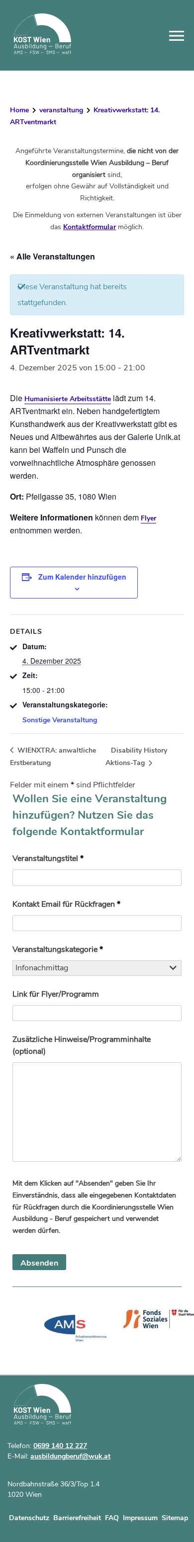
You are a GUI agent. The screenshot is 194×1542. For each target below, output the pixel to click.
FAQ (112, 1518)
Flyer (148, 518)
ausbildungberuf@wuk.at (70, 1456)
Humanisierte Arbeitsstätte (67, 399)
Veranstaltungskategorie (57, 949)
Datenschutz (29, 1518)
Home (19, 110)
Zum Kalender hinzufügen (82, 577)
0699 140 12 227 (60, 1446)
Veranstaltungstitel (48, 858)
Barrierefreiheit (77, 1518)
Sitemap (175, 1518)
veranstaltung (61, 110)
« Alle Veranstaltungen (52, 256)
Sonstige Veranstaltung (59, 720)
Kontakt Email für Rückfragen (66, 904)
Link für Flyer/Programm (55, 994)
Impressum (140, 1518)
